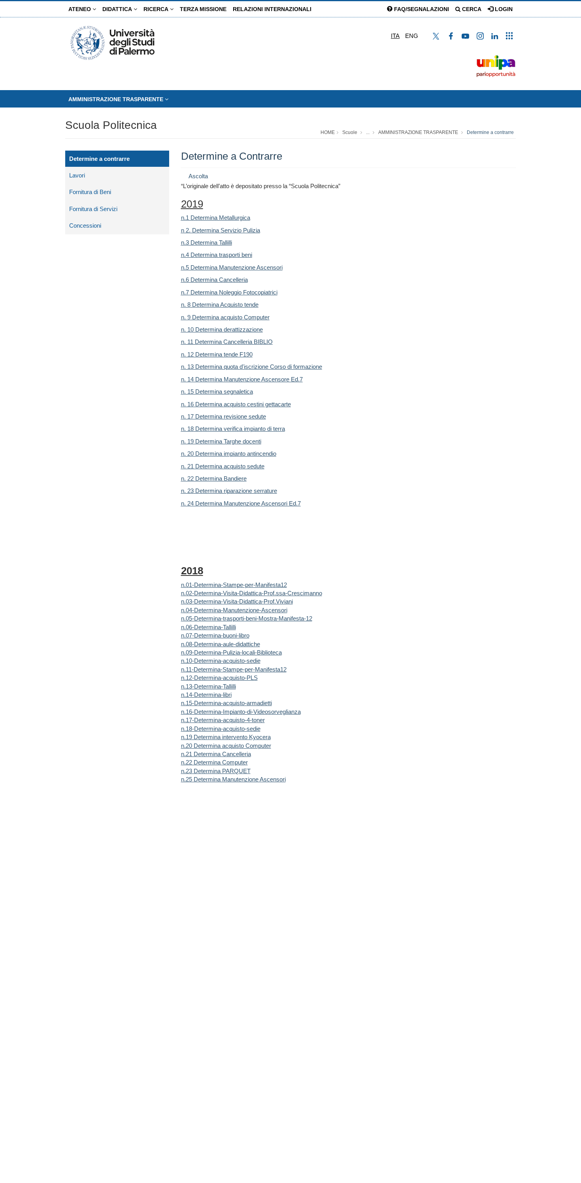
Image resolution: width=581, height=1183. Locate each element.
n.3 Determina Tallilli (206, 242)
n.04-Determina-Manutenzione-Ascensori (234, 610)
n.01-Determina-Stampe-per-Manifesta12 (234, 584)
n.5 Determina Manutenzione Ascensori (232, 267)
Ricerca (156, 9)
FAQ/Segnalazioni (420, 9)
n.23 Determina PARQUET (216, 771)
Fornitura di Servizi (93, 209)
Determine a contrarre (490, 132)
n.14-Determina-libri (206, 694)
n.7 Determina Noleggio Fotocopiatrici (229, 292)
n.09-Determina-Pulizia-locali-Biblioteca (231, 652)
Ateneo (80, 9)
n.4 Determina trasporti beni (216, 254)
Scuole (349, 132)
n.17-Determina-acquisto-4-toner (223, 720)
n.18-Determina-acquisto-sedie (220, 728)
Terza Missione (203, 9)
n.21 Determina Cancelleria (216, 754)
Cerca (470, 9)
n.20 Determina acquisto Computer (226, 745)
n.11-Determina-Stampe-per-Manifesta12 (234, 669)
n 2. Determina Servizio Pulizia (220, 230)
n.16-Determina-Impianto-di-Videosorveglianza (241, 711)
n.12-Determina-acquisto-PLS (219, 677)
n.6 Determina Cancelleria (214, 279)
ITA (395, 35)
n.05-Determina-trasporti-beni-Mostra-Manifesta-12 (246, 618)
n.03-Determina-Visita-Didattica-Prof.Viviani (237, 601)
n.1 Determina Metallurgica (215, 217)
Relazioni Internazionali (272, 9)
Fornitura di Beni (90, 192)
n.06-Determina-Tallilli (208, 627)
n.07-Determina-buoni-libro (215, 635)
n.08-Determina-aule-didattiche (220, 644)
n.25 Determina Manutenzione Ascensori (233, 779)
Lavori (77, 175)
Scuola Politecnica (111, 125)
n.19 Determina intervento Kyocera (226, 737)
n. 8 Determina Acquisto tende (219, 304)
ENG (411, 35)
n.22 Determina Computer (214, 762)
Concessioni (85, 225)
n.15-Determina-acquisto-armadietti (226, 703)
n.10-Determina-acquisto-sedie (220, 660)
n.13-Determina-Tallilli (208, 686)
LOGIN (503, 9)
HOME (328, 132)
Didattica (118, 9)
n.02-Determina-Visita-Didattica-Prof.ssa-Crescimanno (251, 593)
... (368, 132)
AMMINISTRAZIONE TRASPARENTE (116, 99)
